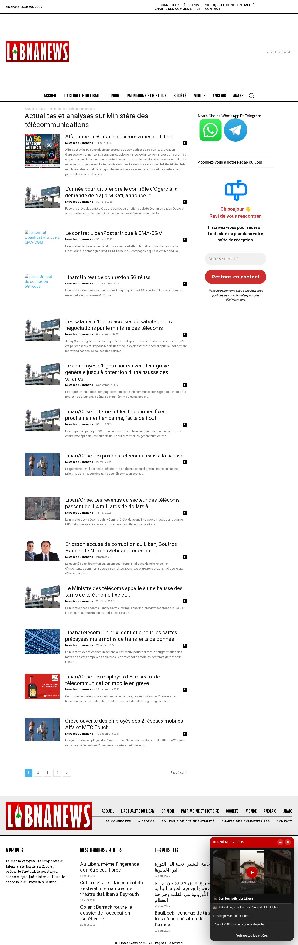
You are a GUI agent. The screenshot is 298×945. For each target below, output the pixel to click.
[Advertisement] (149, 46)
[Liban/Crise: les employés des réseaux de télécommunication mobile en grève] (42, 686)
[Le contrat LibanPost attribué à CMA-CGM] (42, 247)
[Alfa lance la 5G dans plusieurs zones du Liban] (42, 151)
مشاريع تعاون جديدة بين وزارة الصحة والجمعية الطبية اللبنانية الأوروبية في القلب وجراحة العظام (184, 891)
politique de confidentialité (229, 295)
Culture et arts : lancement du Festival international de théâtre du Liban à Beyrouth (111, 888)
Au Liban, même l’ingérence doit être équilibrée (109, 867)
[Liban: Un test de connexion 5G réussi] (39, 291)
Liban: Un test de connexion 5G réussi (108, 277)
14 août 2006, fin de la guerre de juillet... (240, 924)
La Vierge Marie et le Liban (231, 916)
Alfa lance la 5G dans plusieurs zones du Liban (119, 137)
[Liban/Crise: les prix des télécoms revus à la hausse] (42, 464)
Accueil (29, 108)
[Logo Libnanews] (37, 51)
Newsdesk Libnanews (79, 142)
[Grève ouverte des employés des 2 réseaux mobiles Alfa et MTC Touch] (42, 729)
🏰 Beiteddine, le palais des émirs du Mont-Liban (246, 907)
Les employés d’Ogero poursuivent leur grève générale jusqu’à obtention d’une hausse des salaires (117, 372)
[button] (251, 95)
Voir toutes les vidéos (252, 935)
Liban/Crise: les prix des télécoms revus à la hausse (124, 456)
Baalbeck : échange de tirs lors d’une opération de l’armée (182, 918)
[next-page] (67, 773)
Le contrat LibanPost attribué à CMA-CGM (114, 233)
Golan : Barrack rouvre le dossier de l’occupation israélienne (106, 913)
